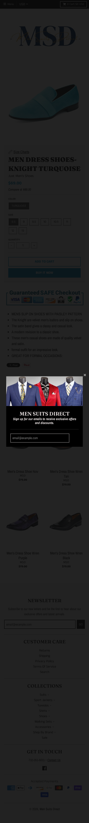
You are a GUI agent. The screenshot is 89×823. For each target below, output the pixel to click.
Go (75, 438)
